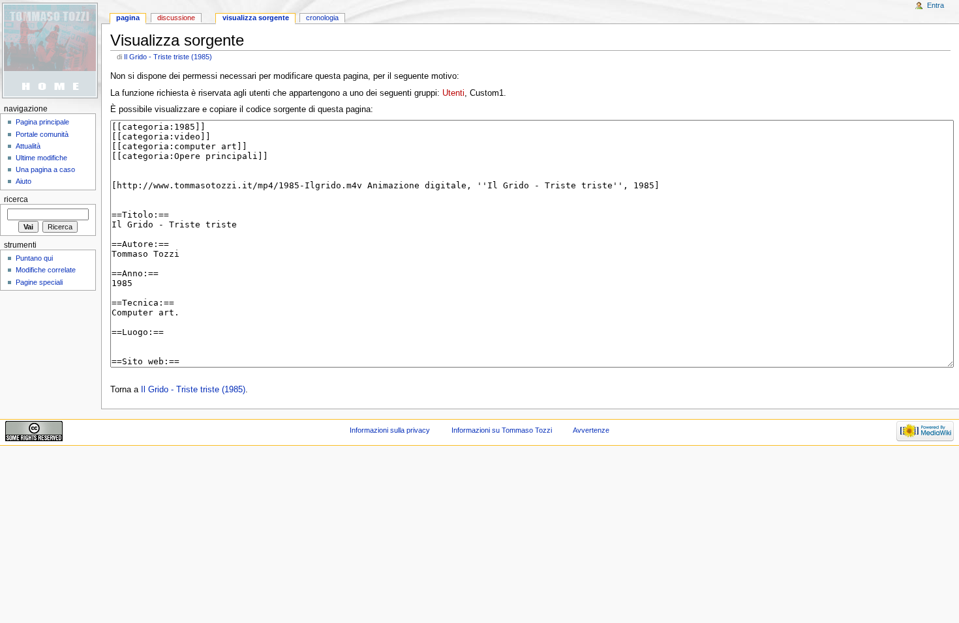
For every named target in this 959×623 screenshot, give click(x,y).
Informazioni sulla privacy (390, 430)
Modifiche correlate (46, 270)
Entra (935, 5)
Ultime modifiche (41, 158)
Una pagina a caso (45, 169)
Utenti (453, 93)
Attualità (28, 146)
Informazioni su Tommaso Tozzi (501, 430)
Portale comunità (42, 134)
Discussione (176, 18)
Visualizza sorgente (255, 18)
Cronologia (322, 18)
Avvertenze (591, 430)
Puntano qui (34, 258)
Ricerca (16, 199)
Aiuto (23, 181)
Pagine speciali (39, 282)
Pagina (128, 18)
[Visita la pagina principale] (50, 50)
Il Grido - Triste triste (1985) (168, 57)
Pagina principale (42, 122)
